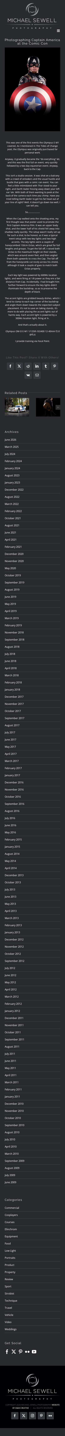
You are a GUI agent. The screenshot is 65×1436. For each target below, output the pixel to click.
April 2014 (11, 868)
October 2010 (13, 1118)
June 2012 (10, 975)
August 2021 (12, 525)
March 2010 (12, 1153)
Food (8, 1243)
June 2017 (10, 739)
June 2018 (10, 661)
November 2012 (14, 946)
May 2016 (10, 832)
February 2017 (13, 768)
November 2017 (14, 704)
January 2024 (12, 468)
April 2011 (11, 1075)
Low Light (10, 1250)
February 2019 (13, 625)
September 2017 (14, 718)
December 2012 (14, 939)
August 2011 (12, 1046)
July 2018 (10, 654)
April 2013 (11, 911)
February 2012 (13, 1004)
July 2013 (10, 889)
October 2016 (13, 796)
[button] (7, 407)
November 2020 (14, 561)
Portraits (10, 1258)
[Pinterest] (20, 1352)
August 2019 (12, 589)
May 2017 (10, 746)
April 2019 (11, 611)
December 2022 (14, 489)
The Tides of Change (47, 145)
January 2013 (12, 932)
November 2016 (14, 789)
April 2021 (11, 539)
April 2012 (11, 989)
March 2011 (12, 1082)
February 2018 (13, 682)
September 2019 (14, 582)
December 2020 (14, 554)
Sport (8, 1286)
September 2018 (14, 639)
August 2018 (12, 647)
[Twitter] (14, 1352)
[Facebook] (7, 1352)
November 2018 (14, 632)
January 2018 (12, 689)
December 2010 (14, 1103)
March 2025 (12, 447)
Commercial (12, 1208)
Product (9, 1265)
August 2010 (12, 1132)
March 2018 (12, 675)
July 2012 (10, 968)
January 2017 (12, 775)
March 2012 (12, 996)
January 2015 (12, 846)
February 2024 (13, 461)
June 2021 (10, 532)
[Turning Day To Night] (48, 407)
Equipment (11, 1236)
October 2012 (13, 954)
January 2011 (12, 1096)
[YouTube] (34, 1352)
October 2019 (13, 575)
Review (9, 1279)
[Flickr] (27, 1352)
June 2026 (10, 439)
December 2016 (14, 782)
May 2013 (10, 904)
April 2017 (11, 754)
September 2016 (14, 804)
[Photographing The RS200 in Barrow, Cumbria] (17, 407)
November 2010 (14, 1111)
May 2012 (10, 982)
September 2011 (14, 1039)
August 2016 (12, 811)
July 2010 (10, 1139)
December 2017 (14, 696)
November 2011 (14, 1025)
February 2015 (13, 839)
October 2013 (13, 882)
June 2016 (10, 825)
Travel (8, 1308)
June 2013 (10, 896)
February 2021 (13, 547)
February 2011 (13, 1089)
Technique (11, 1300)
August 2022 (12, 497)
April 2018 (11, 668)
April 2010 (11, 1146)
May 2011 (10, 1068)
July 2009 (10, 1175)
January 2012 (12, 1011)
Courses (10, 1222)
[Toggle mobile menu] (58, 30)
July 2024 (10, 454)
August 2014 (12, 854)
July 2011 (10, 1053)
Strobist (9, 1293)
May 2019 (10, 604)
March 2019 (12, 618)
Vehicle (9, 1315)
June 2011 (10, 1061)
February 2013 (13, 925)
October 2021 (13, 518)
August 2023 (12, 475)
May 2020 (10, 568)
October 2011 (13, 1032)
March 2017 (12, 761)
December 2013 (14, 875)
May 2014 (10, 861)
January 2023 (12, 482)
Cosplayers (11, 1215)
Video (8, 1322)
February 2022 (13, 511)
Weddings (11, 1329)
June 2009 (10, 1182)
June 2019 (10, 597)
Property (10, 1272)
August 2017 (12, 725)
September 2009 (14, 1161)
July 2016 (10, 818)
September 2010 (14, 1125)
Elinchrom (11, 1229)
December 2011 (14, 1018)
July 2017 (10, 732)
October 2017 (13, 711)
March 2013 (12, 918)
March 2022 (12, 504)
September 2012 (14, 961)
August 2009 (12, 1168)
